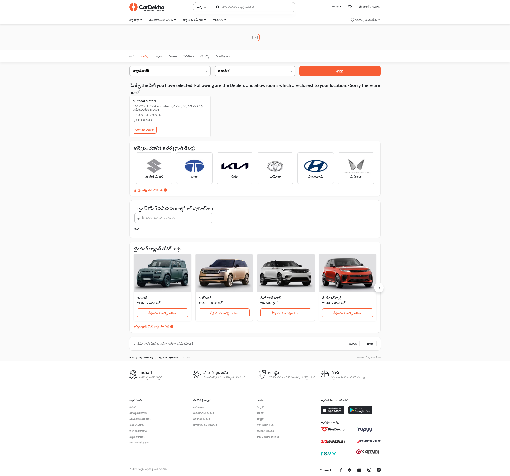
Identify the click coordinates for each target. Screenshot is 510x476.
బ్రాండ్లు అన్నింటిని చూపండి (148, 190)
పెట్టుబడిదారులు (137, 436)
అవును (353, 343)
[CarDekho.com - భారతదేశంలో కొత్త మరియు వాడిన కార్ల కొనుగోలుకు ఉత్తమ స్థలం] (146, 7)
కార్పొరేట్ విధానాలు (138, 430)
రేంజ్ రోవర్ (205, 298)
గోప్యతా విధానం (136, 424)
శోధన (339, 71)
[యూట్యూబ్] (359, 470)
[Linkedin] (379, 470)
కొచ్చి (136, 228)
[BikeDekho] (333, 429)
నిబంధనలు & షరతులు (140, 418)
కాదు (370, 343)
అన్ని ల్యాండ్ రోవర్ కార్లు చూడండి (151, 326)
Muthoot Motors (144, 101)
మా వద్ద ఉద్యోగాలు (138, 412)
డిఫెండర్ (142, 298)
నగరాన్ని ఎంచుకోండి (366, 19)
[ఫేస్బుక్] (341, 470)
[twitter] (349, 470)
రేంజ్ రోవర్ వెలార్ (270, 298)
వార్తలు (158, 56)
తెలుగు (335, 6)
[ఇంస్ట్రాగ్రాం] (369, 470)
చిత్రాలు (173, 56)
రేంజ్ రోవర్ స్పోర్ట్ (331, 298)
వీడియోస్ (188, 56)
